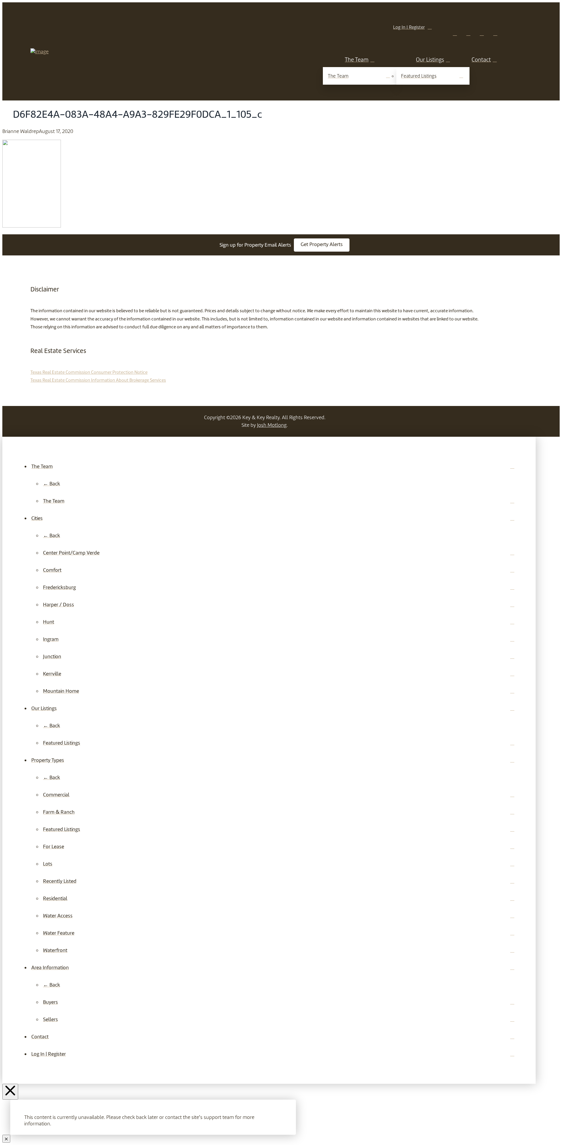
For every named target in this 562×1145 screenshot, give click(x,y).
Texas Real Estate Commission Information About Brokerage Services (98, 380)
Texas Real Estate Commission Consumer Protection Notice (89, 372)
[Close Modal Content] (6, 1139)
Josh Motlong (272, 425)
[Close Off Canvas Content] (10, 1092)
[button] (321, 245)
